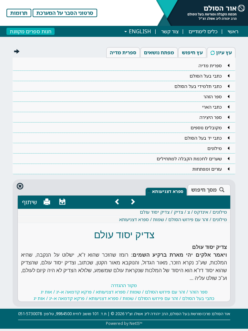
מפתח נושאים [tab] (159, 52)
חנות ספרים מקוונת (30, 31)
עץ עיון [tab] (224, 52)
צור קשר (170, 31)
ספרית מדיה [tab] (123, 52)
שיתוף (29, 202)
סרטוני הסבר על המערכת (64, 12)
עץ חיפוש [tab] (192, 52)
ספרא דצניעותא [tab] (167, 191)
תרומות (18, 12)
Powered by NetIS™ (124, 323)
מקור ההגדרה (124, 291)
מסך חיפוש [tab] (204, 189)
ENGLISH (139, 31)
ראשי (233, 31)
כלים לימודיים (203, 31)
